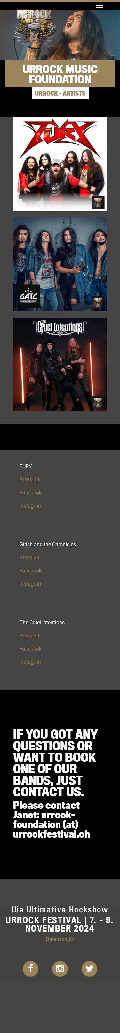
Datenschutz (60, 938)
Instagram (31, 505)
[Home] (34, 8)
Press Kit (29, 479)
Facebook (31, 492)
